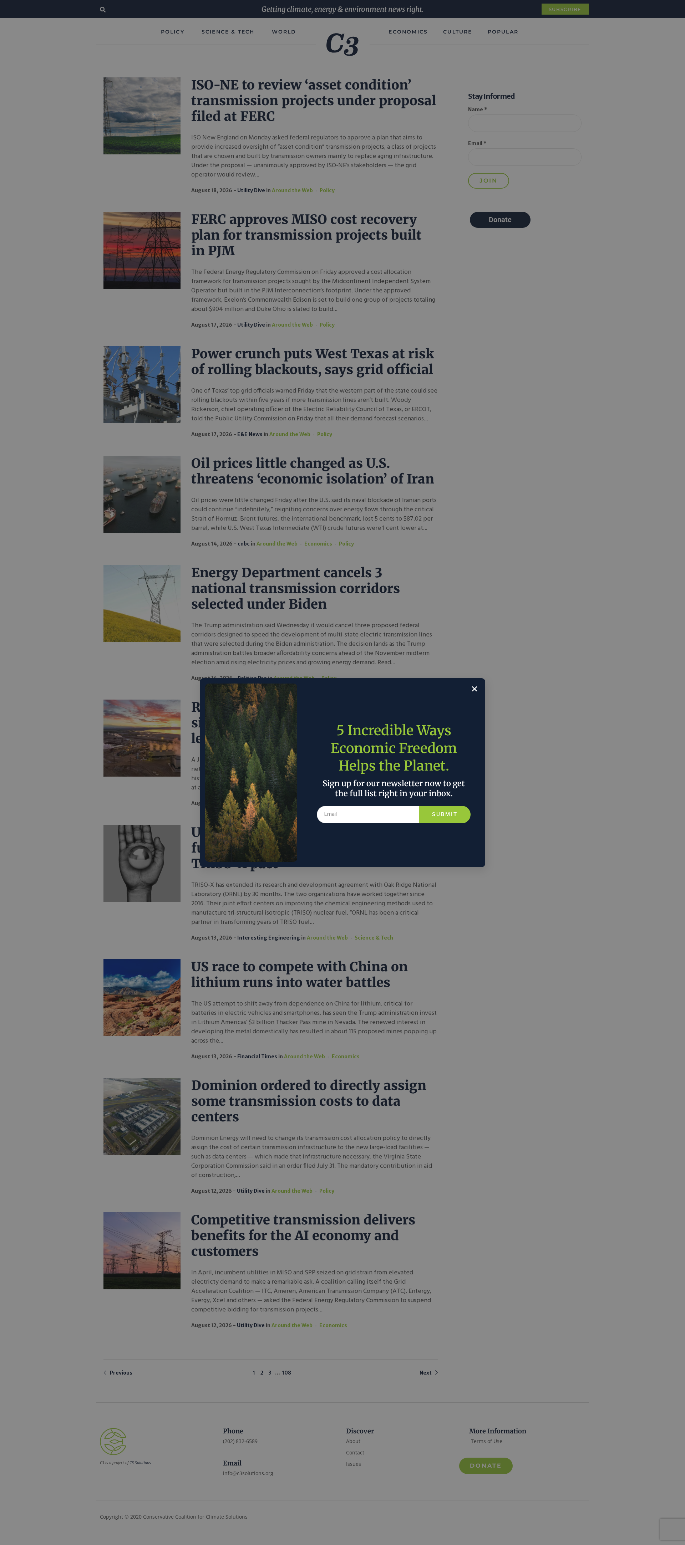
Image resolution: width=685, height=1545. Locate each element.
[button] (474, 688)
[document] (342, 772)
